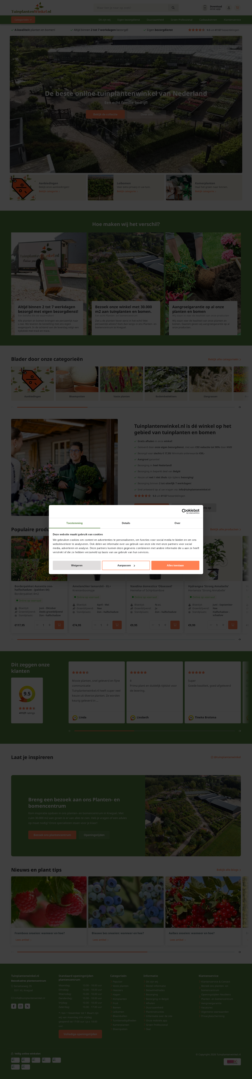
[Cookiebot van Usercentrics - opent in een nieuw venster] (184, 511)
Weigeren (76, 565)
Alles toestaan (175, 565)
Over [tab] (177, 522)
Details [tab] (126, 522)
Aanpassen (124, 565)
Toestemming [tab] (74, 522)
